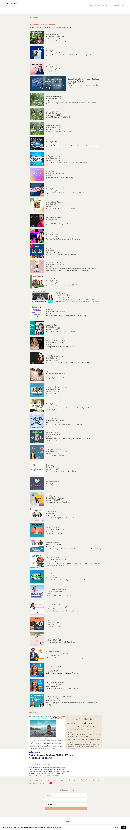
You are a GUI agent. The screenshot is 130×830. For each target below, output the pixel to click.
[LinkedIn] (69, 821)
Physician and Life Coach (12, 8)
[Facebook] (62, 821)
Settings (116, 827)
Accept (123, 827)
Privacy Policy (59, 827)
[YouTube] (51, 783)
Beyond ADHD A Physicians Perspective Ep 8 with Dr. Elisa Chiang (66, 193)
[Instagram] (67, 821)
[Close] (128, 827)
